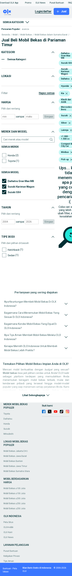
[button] (9, 2)
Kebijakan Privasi (11, 556)
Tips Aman (8, 561)
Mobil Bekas (26, 35)
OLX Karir (7, 532)
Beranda (6, 35)
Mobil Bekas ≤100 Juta (14, 488)
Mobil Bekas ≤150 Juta (14, 493)
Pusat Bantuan (10, 551)
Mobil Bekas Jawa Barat (15, 456)
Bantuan (7, 568)
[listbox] (66, 93)
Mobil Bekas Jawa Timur (15, 466)
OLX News (8, 537)
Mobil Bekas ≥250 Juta (14, 508)
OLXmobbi (8, 527)
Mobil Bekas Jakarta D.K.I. (15, 451)
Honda (6, 424)
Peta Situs (8, 522)
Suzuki (6, 429)
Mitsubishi (8, 434)
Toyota (6, 414)
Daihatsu (7, 419)
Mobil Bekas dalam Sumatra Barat (51, 35)
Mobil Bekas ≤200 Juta (14, 498)
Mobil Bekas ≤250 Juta (14, 503)
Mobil (15, 35)
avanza (25, 29)
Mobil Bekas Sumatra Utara (16, 471)
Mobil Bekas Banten (13, 461)
